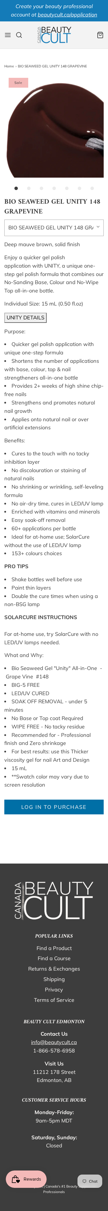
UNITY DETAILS (25, 317)
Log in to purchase (54, 807)
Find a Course (54, 958)
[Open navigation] (8, 35)
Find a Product (54, 948)
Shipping (54, 979)
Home (9, 66)
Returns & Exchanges (54, 968)
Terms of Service (54, 1000)
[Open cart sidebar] (100, 35)
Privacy (54, 989)
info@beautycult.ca (54, 1042)
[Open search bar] (21, 35)
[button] (54, 128)
